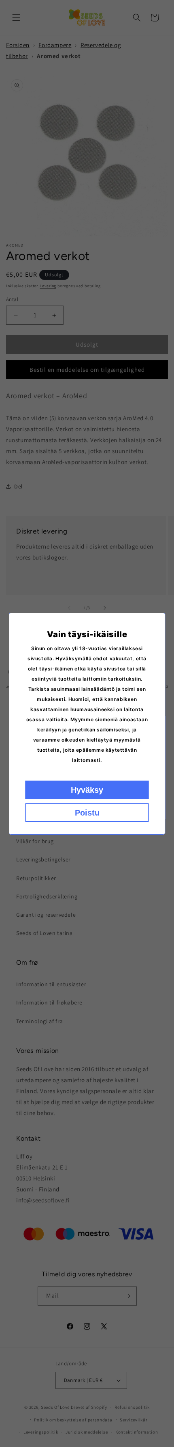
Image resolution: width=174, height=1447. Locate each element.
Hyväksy (87, 789)
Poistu (87, 812)
